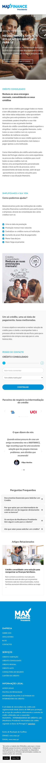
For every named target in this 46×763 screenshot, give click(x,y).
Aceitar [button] (6, 758)
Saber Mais (15, 758)
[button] (43, 7)
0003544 (31, 724)
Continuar (23, 387)
